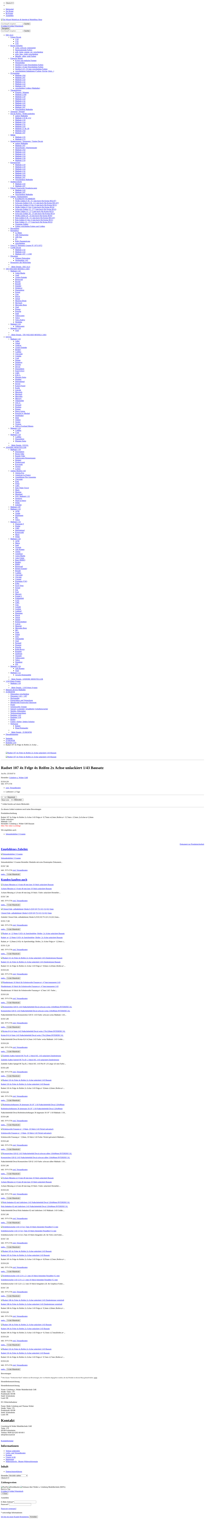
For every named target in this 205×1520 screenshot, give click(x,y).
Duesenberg (19, 290)
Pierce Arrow (20, 411)
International (20, 382)
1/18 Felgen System (13, 681)
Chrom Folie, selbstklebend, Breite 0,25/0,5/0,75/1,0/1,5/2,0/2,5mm (26, 913)
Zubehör (18, 505)
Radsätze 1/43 (15, 715)
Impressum (10, 1459)
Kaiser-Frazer (20, 386)
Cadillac (18, 352)
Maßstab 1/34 (15, 522)
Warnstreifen (20, 63)
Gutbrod (18, 611)
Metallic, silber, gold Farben (25, 56)
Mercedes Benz (21, 305)
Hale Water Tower (22, 488)
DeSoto (18, 364)
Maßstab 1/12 (15, 673)
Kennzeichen (15, 163)
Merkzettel (10, 9)
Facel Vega (19, 586)
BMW (17, 564)
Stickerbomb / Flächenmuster (26, 148)
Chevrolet (19, 354)
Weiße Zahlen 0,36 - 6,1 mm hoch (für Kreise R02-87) (35, 201)
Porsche (18, 311)
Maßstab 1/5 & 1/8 (22, 129)
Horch (17, 296)
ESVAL (9, 337)
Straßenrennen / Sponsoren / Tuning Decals (26, 141)
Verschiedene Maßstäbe (24, 109)
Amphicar (19, 554)
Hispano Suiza (20, 377)
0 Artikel (4, 26)
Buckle (18, 282)
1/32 (17, 41)
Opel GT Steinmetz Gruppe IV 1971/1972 (26, 245)
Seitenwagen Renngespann (25, 458)
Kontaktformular (7, 1441)
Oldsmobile (19, 401)
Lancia (17, 624)
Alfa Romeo (19, 549)
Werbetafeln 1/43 (21, 260)
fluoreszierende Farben (23, 50)
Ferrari (17, 292)
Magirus (18, 492)
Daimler (18, 286)
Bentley (18, 350)
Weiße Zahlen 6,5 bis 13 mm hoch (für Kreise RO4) (34, 207)
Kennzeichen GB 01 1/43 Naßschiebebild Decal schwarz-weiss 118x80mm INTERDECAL (35, 1011)
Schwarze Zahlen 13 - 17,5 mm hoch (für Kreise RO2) (35, 209)
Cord (17, 358)
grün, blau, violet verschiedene (26, 54)
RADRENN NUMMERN (25, 199)
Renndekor (14, 231)
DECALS (9, 35)
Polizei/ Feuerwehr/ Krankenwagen (23, 188)
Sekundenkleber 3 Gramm (15, 834)
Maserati (18, 626)
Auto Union (19, 558)
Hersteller (4, 1476)
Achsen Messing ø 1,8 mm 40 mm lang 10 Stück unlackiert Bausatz (26, 889)
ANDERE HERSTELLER (16, 447)
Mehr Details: (20, 267)
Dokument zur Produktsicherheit (192, 844)
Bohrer (17, 726)
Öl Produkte (15, 73)
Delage (18, 360)
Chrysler (18, 577)
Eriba (17, 583)
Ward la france (20, 501)
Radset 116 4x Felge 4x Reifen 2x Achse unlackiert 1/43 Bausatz (25, 1353)
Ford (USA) (19, 371)
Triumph (18, 656)
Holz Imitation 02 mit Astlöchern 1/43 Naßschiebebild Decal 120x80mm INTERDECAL (34, 1206)
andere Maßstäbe (21, 116)
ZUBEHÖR (10, 692)
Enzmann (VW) (21, 581)
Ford (17, 481)
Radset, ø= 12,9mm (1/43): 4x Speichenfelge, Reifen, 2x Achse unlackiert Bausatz (32, 937)
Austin (17, 513)
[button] (102, 849)
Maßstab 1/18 (20, 86)
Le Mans (18, 233)
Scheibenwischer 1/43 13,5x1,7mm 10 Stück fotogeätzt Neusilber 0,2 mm (28, 1231)
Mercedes (18, 396)
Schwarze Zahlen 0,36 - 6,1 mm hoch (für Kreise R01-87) (37, 203)
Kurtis (17, 388)
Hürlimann (19, 515)
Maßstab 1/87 (20, 78)
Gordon (18, 609)
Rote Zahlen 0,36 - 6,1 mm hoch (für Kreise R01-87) (35, 218)
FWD (17, 484)
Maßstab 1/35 (20, 137)
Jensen (17, 620)
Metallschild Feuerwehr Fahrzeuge (23, 702)
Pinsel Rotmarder (21, 728)
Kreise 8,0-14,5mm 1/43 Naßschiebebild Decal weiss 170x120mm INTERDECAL (32, 1035)
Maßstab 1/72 (20, 139)
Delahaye (18, 288)
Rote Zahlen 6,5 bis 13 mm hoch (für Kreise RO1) (34, 220)
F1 (16, 239)
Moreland (18, 494)
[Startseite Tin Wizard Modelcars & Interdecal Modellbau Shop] (21, 20)
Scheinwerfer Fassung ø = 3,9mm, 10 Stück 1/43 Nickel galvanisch (26, 1133)
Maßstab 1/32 (20, 82)
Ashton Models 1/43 (18, 471)
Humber (18, 379)
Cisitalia (18, 356)
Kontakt (9, 1455)
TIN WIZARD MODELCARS (18, 269)
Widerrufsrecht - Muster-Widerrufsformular (22, 1461)
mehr (95, 1378)
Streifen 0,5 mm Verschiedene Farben (29, 65)
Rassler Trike (20, 456)
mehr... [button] (4, 874)
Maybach (18, 303)
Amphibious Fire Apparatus (25, 477)
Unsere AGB (11, 1457)
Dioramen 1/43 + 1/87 (18, 696)
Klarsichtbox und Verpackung (21, 700)
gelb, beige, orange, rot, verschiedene (29, 52)
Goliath (18, 607)
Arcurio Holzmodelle (23, 675)
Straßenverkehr (16, 182)
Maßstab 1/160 (20, 95)
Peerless (18, 407)
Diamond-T (19, 524)
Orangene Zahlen (21, 224)
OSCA (17, 403)
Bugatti (18, 284)
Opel (17, 307)
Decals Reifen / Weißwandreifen (22, 114)
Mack (17, 490)
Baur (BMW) (20, 560)
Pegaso (18, 309)
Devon (17, 367)
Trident (18, 420)
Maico (17, 543)
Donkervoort (20, 462)
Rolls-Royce (20, 649)
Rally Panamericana (22, 241)
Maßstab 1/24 (20, 84)
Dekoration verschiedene (19, 694)
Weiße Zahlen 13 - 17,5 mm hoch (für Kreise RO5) (34, 211)
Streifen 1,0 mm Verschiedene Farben (29, 67)
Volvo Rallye (20, 320)
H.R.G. (18, 375)
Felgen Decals (15, 37)
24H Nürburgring (21, 235)
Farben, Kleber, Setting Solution (22, 722)
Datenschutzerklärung (14, 1472)
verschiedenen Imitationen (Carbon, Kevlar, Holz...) (34, 71)
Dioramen (14, 256)
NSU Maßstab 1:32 (22, 496)
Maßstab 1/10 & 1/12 (23, 118)
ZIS (16, 664)
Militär (12, 135)
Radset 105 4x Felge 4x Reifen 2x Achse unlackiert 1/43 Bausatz (25, 1255)
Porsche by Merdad (22, 413)
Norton (18, 467)
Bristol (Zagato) (21, 569)
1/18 (17, 39)
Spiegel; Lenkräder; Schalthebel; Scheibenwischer (29, 709)
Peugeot (18, 645)
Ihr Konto (9, 13)
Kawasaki (19, 464)
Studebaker (19, 416)
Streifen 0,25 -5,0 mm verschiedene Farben (31, 69)
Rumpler (18, 651)
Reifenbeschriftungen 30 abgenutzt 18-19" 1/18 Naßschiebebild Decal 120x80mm (32, 1109)
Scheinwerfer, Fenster (18, 707)
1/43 (17, 44)
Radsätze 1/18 (15, 717)
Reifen (12, 719)
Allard (17, 343)
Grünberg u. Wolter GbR (18, 778)
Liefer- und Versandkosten (16, 1453)
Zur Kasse (9, 11)
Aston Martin (20, 273)
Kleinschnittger (21, 622)
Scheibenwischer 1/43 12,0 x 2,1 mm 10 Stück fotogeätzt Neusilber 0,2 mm (29, 1280)
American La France (23, 475)
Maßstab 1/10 (20, 160)
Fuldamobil (19, 598)
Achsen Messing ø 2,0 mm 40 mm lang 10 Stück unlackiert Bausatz (26, 1182)
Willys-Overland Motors (24, 426)
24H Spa (18, 237)
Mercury (18, 399)
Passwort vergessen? (8, 1509)
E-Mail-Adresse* (7, 1502)
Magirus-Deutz (20, 301)
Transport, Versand (17, 112)
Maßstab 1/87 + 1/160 (23, 254)
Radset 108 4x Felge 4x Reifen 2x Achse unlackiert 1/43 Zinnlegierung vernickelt (31, 1304)
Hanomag (19, 613)
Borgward (19, 279)
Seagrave (18, 498)
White (17, 503)
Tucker (17, 422)
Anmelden (10, 16)
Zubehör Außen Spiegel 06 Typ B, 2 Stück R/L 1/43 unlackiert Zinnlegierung (30, 1060)
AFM (17, 511)
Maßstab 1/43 (20, 80)
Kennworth (19, 532)
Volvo (17, 318)
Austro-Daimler (21, 277)
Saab (17, 313)
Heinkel (18, 460)
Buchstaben (14, 228)
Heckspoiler (14, 698)
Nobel (17, 634)
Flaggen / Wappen (22, 92)
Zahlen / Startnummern (19, 197)
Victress (18, 424)
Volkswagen (19, 316)
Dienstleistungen (12, 734)
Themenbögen (15, 90)
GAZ (17, 600)
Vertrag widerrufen (13, 1451)
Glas (17, 294)
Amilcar (18, 345)
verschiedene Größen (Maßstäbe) (27, 88)
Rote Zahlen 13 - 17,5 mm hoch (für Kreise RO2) (33, 222)
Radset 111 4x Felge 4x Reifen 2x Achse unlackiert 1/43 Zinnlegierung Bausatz (31, 962)
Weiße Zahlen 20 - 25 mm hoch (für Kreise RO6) (33, 216)
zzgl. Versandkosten (13, 788)
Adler (17, 341)
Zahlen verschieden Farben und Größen (30, 226)
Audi (17, 275)
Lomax (18, 469)
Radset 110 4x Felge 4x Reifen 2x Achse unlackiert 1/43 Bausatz (25, 1084)
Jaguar (17, 299)
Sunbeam (18, 654)
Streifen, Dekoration (18, 711)
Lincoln (18, 390)
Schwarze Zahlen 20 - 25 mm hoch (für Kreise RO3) (35, 214)
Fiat (16, 590)
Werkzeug (14, 724)
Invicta (17, 384)
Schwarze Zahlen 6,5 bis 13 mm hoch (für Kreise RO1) (36, 205)
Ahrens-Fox (19, 473)
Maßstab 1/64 (20, 75)
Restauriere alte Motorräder (20, 262)
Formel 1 (18, 596)
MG (16, 518)
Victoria (18, 547)
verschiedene (20, 243)
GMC (17, 373)
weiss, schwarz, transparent (25, 48)
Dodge (17, 526)
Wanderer (18, 662)
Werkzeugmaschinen (18, 713)
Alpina (17, 552)
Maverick (18, 392)
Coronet (18, 579)
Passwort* (5, 1504)
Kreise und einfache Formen (25, 61)
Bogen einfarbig (16, 46)
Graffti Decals (15, 248)
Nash (17, 632)
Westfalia (18, 322)
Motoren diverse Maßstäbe (16, 690)
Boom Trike (19, 454)
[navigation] (5, 1489)
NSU (17, 637)
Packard (18, 405)
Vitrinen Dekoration (22, 258)
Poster (12, 705)
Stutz (17, 418)
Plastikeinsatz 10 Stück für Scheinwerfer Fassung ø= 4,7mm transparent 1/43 (29, 986)
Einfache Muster (16, 58)
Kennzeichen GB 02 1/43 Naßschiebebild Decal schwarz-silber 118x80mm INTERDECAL (35, 1158)
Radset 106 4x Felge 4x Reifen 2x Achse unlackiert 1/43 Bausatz (25, 1329)
